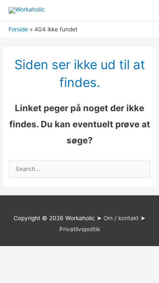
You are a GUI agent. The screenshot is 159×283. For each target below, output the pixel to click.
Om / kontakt (121, 218)
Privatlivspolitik (79, 229)
